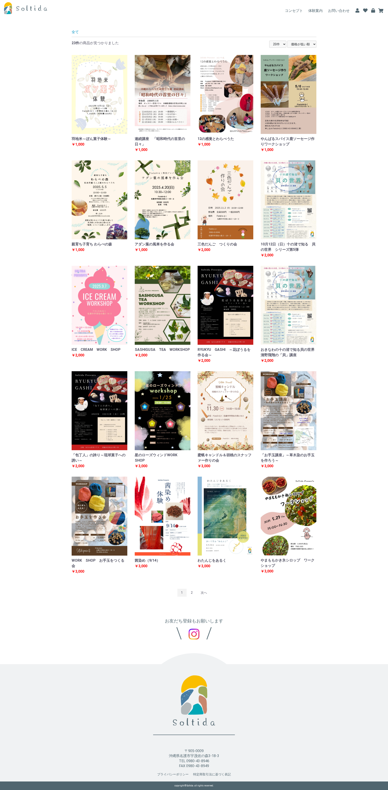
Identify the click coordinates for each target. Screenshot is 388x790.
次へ (204, 592)
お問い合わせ (339, 11)
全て (75, 32)
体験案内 (315, 11)
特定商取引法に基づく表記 (212, 774)
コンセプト (294, 11)
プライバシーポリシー (173, 774)
